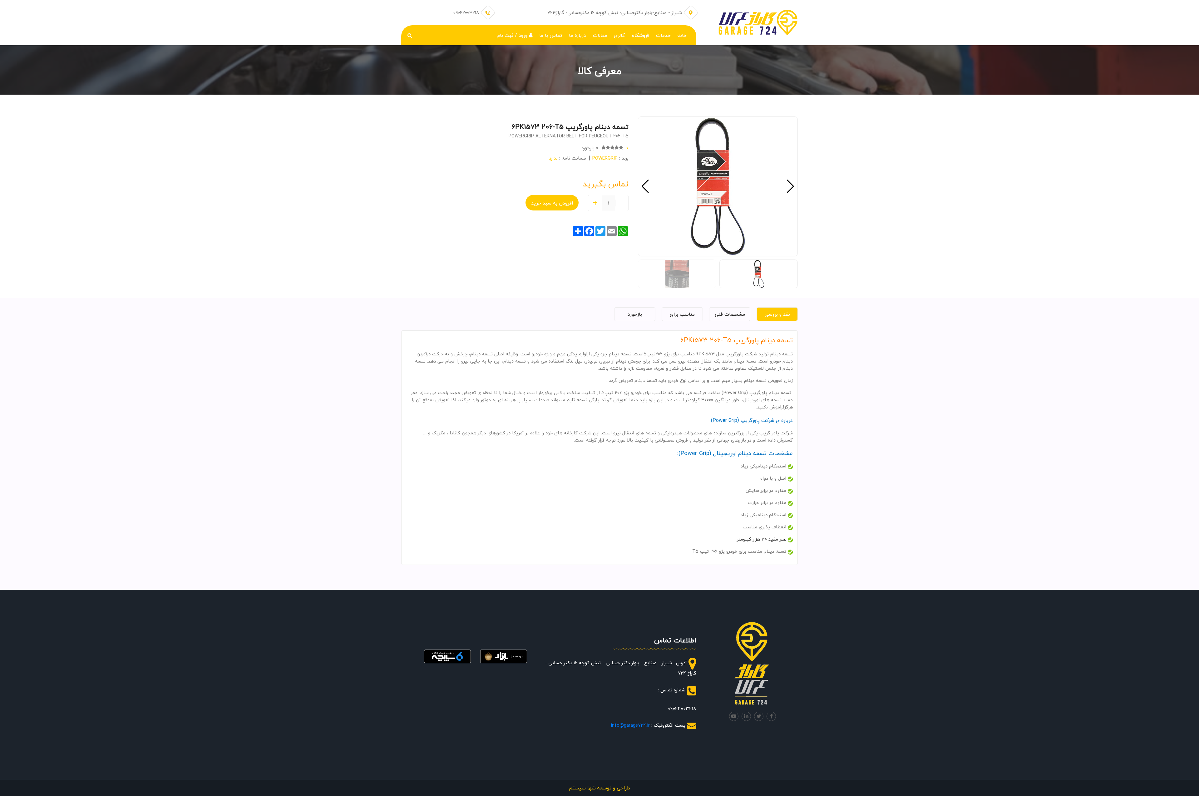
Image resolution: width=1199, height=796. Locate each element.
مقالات (600, 35)
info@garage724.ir (630, 725)
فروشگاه (640, 35)
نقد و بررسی (777, 314)
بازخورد (635, 314)
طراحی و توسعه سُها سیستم (599, 788)
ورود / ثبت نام (513, 35)
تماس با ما (550, 35)
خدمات (663, 35)
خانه (682, 35)
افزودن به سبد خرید (552, 203)
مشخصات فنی (730, 314)
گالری (619, 35)
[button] (645, 186)
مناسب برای (682, 314)
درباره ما (577, 35)
